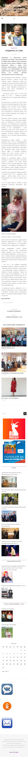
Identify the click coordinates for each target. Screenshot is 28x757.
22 (21, 660)
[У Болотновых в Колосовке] (7, 632)
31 (3, 667)
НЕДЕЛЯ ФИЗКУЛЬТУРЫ (8, 348)
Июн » (7, 671)
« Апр (2, 671)
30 (24, 664)
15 (21, 657)
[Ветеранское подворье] (7, 616)
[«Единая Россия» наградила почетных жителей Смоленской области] (10, 550)
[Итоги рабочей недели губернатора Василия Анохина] (9, 499)
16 (24, 657)
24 (3, 664)
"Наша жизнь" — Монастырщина (14, 7)
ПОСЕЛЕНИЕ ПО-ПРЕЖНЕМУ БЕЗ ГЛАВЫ (12, 373)
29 (21, 664)
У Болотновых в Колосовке (8, 624)
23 (24, 660)
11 (7, 657)
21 (17, 660)
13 (14, 657)
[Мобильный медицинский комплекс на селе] (7, 593)
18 (7, 660)
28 (17, 664)
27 (14, 664)
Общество (14, 48)
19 (10, 660)
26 (10, 664)
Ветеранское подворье (7, 609)
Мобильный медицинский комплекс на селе (13, 585)
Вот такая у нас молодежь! (10, 398)
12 (10, 657)
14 (17, 657)
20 (14, 660)
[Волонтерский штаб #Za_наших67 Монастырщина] (10, 533)
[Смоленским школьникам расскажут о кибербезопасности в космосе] (9, 481)
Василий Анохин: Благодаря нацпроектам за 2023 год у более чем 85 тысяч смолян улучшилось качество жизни (13, 567)
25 (7, 664)
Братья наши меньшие (7, 302)
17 (3, 660)
